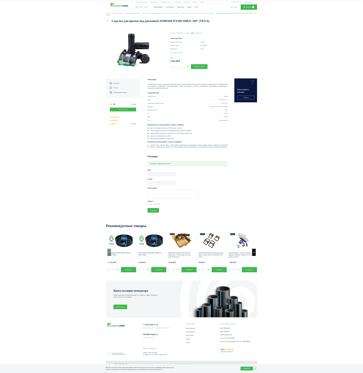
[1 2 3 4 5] (188, 204)
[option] (133, 50)
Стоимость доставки (141, 2)
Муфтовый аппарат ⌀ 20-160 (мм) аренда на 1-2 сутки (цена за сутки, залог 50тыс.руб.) (179, 255)
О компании (177, 2)
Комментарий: (153, 188)
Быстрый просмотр (121, 240)
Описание (116, 83)
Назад (108, 21)
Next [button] (254, 252)
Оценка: (151, 201)
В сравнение (197, 33)
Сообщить (246, 97)
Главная (108, 13)
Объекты (194, 2)
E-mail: (150, 179)
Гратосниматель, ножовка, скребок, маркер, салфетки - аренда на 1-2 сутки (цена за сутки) (241, 255)
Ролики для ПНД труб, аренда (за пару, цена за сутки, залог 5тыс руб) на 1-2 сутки (211, 255)
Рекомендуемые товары (120, 92)
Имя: (150, 170)
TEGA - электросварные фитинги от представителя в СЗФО (160, 13)
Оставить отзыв (123, 109)
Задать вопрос (120, 307)
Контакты (186, 2)
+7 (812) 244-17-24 (236, 2)
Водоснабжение (118, 13)
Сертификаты (154, 2)
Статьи (202, 2)
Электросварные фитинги (132, 13)
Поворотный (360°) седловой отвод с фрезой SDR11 (197, 13)
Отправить (153, 210)
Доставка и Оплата (166, 2)
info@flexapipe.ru (249, 2)
